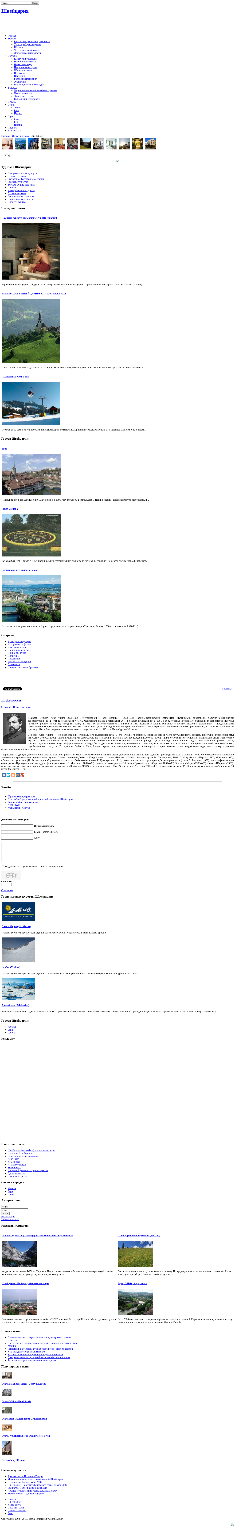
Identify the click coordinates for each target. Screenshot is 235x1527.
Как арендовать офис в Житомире (26, 1351)
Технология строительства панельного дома (32, 1360)
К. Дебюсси (11, 700)
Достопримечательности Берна (20, 570)
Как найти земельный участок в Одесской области (35, 1354)
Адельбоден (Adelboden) (15, 1005)
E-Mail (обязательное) (46, 831)
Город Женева (10, 508)
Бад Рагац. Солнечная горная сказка (27, 1487)
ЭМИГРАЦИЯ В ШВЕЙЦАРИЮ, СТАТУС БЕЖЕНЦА (34, 293)
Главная (5, 136)
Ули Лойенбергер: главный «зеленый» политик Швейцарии (40, 799)
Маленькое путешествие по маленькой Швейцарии (35, 1479)
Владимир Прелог (17, 1176)
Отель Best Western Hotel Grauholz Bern (24, 1418)
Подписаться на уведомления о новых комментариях (34, 866)
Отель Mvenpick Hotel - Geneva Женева (24, 1383)
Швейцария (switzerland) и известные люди (31, 1150)
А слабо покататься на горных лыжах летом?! (33, 1490)
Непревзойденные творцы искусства (28, 1170)
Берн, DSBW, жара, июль (132, 1283)
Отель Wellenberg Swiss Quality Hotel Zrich (26, 1435)
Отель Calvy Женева (13, 1460)
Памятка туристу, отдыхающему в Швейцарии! (29, 218)
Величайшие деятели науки (23, 1156)
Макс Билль (14, 1167)
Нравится (227, 688)
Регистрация (8, 1216)
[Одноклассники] (13, 775)
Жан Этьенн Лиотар (19, 807)
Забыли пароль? (10, 1219)
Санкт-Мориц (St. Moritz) (16, 926)
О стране (6, 707)
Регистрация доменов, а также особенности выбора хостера (40, 1348)
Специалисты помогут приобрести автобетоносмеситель (39, 1357)
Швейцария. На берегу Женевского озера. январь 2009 (37, 1485)
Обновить (6, 881)
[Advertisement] (117, 24)
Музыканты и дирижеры (21, 796)
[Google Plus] (22, 775)
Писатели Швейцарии (20, 1153)
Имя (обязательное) (44, 826)
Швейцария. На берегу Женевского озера (25, 1283)
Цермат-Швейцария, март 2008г (25, 1482)
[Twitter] (8, 775)
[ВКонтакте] (4, 775)
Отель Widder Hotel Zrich (16, 1401)
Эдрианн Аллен (16, 1173)
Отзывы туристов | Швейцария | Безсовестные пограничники (37, 1235)
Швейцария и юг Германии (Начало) (139, 1235)
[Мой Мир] (18, 775)
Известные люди (21, 136)
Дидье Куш (14, 804)
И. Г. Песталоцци (17, 1164)
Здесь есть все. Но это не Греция (25, 1476)
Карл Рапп (13, 1159)
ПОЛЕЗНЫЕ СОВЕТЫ (15, 376)
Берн (4, 448)
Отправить (7, 890)
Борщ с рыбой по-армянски (23, 802)
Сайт (36, 837)
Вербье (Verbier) (11, 967)
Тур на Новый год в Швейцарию (26, 1493)
